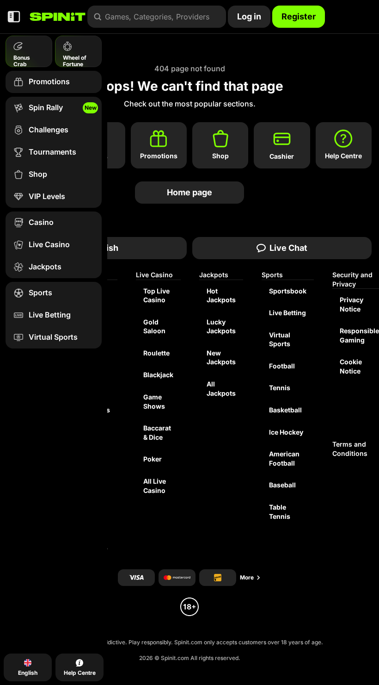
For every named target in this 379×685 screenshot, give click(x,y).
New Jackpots (221, 357)
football (282, 366)
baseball (282, 485)
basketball (285, 410)
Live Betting (287, 313)
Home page (189, 192)
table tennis (279, 511)
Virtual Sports (279, 339)
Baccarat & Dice (157, 432)
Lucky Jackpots (221, 326)
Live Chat (288, 248)
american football (284, 458)
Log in (249, 16)
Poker (152, 459)
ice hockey (286, 432)
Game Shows (154, 401)
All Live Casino (154, 485)
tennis (279, 388)
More (247, 577)
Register (298, 16)
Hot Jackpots (221, 295)
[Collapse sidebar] (13, 16)
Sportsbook (287, 291)
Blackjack (158, 375)
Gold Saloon (154, 326)
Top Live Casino (156, 295)
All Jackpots (221, 388)
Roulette (156, 353)
